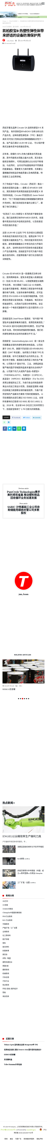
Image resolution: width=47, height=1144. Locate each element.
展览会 (5, 954)
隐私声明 (40, 1139)
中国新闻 (6, 924)
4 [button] (24, 698)
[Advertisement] (23, 99)
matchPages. (31, 1130)
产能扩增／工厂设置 (10, 928)
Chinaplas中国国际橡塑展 (12, 912)
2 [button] (20, 698)
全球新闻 (6, 932)
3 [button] (22, 698)
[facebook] (5, 429)
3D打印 (5, 901)
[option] (23, 675)
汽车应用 (6, 977)
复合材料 (16, 27)
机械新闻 (6, 973)
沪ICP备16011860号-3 (8, 1130)
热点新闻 (6, 985)
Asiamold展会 (8, 909)
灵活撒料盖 (8, 1059)
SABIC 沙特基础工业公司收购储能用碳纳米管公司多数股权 (23, 509)
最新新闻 (6, 970)
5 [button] (26, 698)
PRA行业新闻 (13, 21)
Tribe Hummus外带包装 (13, 1064)
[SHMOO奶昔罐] (23, 671)
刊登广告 (18, 1139)
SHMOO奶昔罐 (9, 689)
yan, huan (10, 41)
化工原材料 (7, 935)
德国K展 (6, 966)
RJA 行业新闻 (7, 920)
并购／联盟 (7, 958)
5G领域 (5, 905)
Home (4, 21)
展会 (11, 1139)
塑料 (4, 943)
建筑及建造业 (7, 962)
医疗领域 (6, 939)
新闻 (6, 1139)
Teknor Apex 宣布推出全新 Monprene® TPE (21, 1045)
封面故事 (6, 951)
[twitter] (10, 429)
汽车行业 (6, 981)
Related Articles (22, 655)
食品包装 (41, 682)
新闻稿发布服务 (29, 1139)
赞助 (4, 992)
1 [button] (18, 698)
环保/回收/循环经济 (10, 989)
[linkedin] (14, 429)
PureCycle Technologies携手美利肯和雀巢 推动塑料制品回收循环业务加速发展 (23, 493)
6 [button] (28, 698)
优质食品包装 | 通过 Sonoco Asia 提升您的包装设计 (22, 1050)
